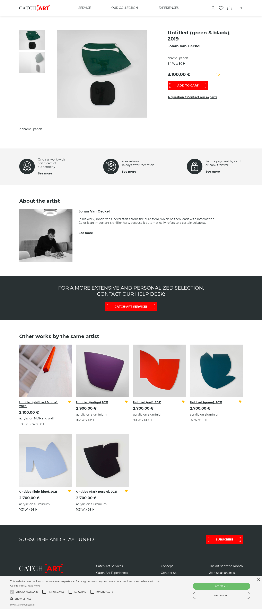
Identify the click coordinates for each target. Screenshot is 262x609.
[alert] (131, 592)
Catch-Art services (131, 306)
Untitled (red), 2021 (147, 402)
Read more (34, 585)
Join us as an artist (222, 573)
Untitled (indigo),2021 (92, 402)
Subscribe (224, 539)
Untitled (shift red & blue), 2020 (38, 404)
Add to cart (188, 85)
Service (84, 8)
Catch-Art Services (109, 566)
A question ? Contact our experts (192, 97)
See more (45, 173)
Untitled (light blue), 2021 (38, 491)
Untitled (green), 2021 (206, 402)
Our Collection (124, 8)
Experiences (168, 8)
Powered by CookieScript (22, 604)
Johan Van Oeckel (184, 46)
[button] (27, 592)
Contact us (168, 573)
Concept (167, 566)
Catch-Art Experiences (112, 573)
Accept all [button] (221, 586)
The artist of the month (226, 566)
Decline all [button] (221, 595)
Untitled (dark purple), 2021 (96, 491)
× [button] (258, 579)
